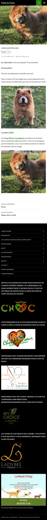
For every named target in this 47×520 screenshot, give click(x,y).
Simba (8, 205)
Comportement (7, 252)
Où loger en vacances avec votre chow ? (16, 240)
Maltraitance (6, 257)
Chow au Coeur (8, 2)
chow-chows (6, 231)
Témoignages (6, 244)
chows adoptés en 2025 (10, 48)
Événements (5, 235)
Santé (3, 248)
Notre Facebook (7, 274)
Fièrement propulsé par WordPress (29, 517)
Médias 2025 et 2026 (8, 213)
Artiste (4, 261)
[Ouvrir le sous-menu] (43, 231)
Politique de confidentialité (9, 517)
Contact (4, 265)
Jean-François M (23, 56)
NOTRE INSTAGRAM (7, 269)
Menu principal (44, 3)
